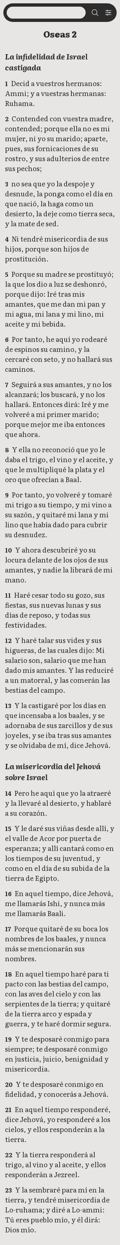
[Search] (95, 12)
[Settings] (108, 12)
